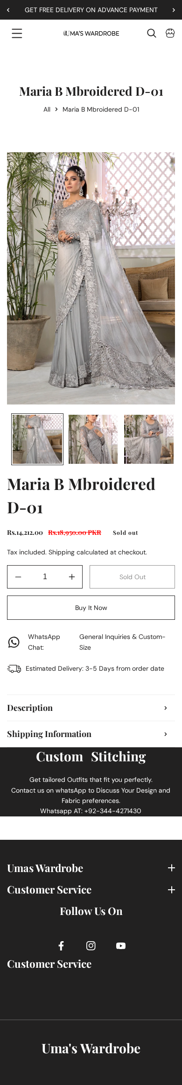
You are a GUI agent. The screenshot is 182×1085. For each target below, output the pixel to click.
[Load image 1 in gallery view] (37, 439)
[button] (170, 9)
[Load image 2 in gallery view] (93, 439)
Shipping (62, 552)
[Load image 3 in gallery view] (149, 439)
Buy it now (91, 607)
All (46, 109)
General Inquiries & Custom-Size (97, 641)
